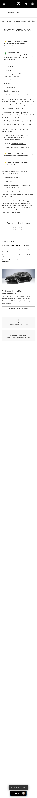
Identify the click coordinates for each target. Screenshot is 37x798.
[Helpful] (14, 228)
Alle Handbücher (7, 21)
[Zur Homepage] (18, 4)
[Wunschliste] (26, 3)
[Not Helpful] (20, 228)
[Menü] (4, 4)
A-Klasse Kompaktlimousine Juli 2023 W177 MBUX (20, 21)
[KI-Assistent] (23, 793)
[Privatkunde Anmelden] (32, 4)
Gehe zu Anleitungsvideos (18, 309)
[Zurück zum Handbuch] (5, 12)
